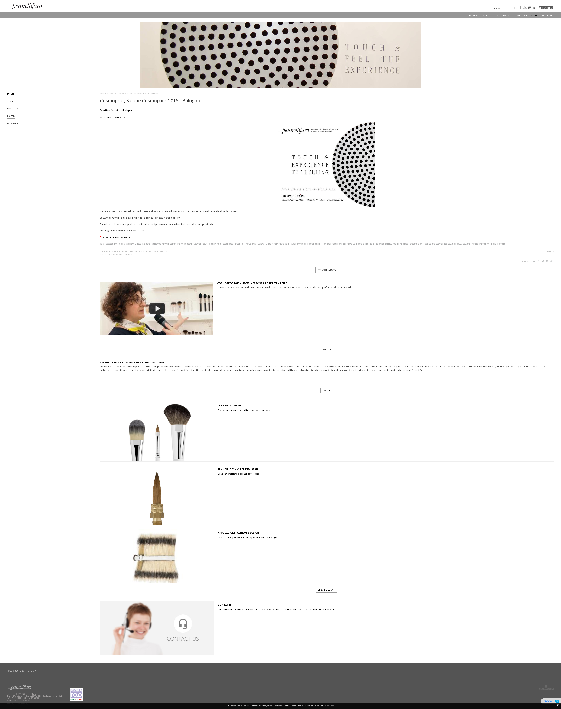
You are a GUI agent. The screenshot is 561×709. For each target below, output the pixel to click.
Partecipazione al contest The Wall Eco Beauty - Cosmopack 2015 (139, 251)
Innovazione (503, 15)
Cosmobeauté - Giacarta (121, 254)
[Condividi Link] (551, 261)
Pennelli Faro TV (15, 109)
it (511, 7)
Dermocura (520, 15)
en (515, 7)
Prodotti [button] (486, 15)
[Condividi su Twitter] (542, 261)
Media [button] (534, 15)
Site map (32, 670)
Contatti (546, 15)
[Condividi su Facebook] (538, 261)
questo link (329, 706)
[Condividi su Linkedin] (533, 261)
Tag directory (16, 670)
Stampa (11, 101)
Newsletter (547, 7)
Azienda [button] (473, 15)
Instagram (12, 123)
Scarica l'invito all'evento (116, 237)
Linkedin (11, 116)
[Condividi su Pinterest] (547, 261)
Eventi (10, 94)
